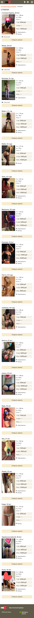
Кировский (7, 36)
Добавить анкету (25, 613)
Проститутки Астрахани (8, 6)
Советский (7, 69)
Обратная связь (6, 612)
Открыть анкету (17, 40)
